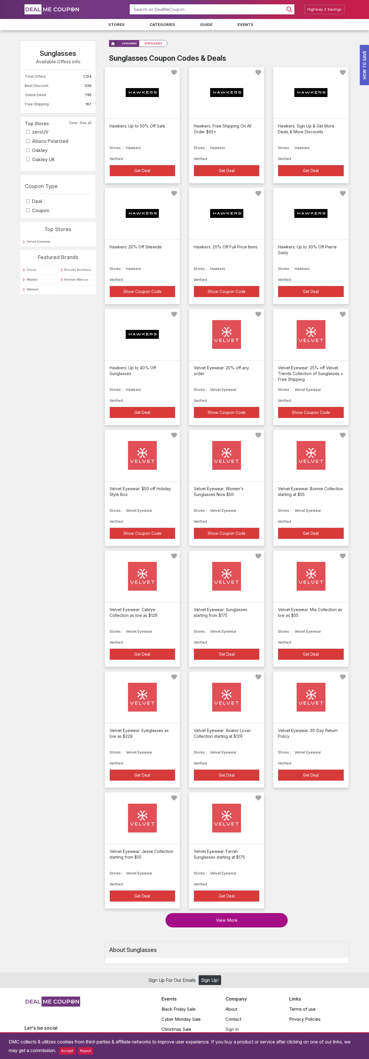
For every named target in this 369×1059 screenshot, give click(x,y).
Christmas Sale (176, 1029)
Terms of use (302, 1009)
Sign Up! (210, 980)
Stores (116, 24)
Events (245, 24)
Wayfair (32, 279)
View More (227, 920)
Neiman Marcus (76, 279)
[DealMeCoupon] (52, 1005)
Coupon (40, 210)
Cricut (31, 270)
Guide (206, 24)
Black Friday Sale (178, 1009)
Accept (67, 1051)
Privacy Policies (305, 1019)
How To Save (364, 65)
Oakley (40, 150)
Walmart (33, 289)
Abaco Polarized (50, 141)
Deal (37, 201)
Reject (85, 1051)
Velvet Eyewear (38, 241)
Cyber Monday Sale (181, 1019)
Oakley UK (43, 159)
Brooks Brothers (77, 270)
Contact (233, 1019)
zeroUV (40, 132)
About (231, 1009)
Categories (162, 24)
